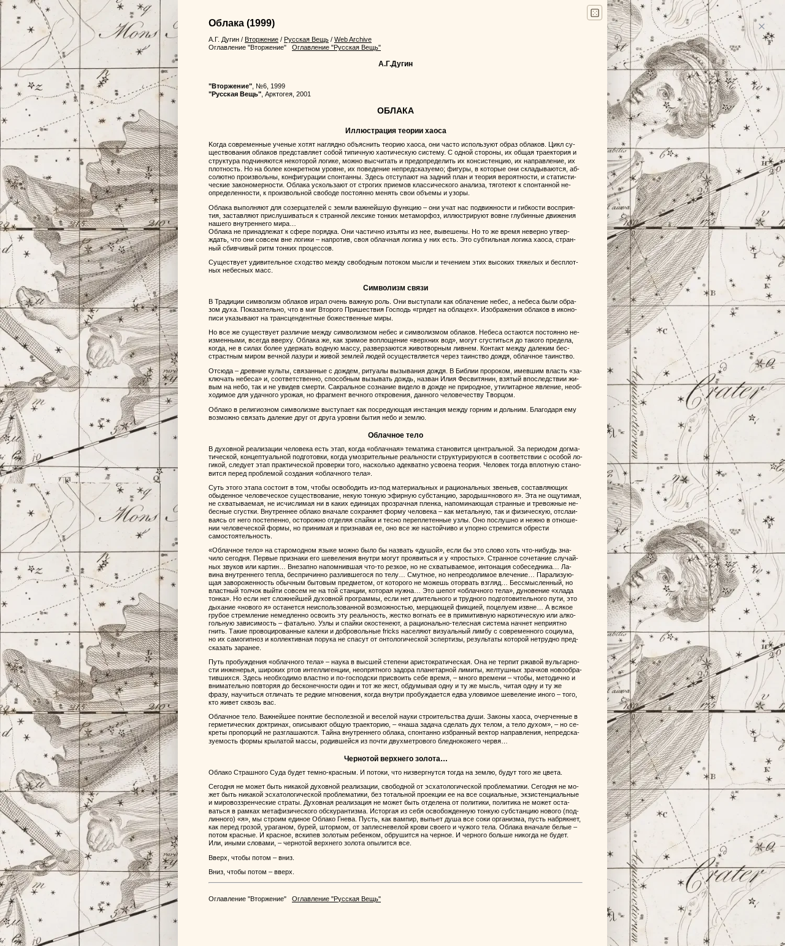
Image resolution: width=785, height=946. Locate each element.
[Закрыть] (761, 26)
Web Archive (353, 39)
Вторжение (261, 39)
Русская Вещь (306, 39)
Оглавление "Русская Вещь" (336, 47)
